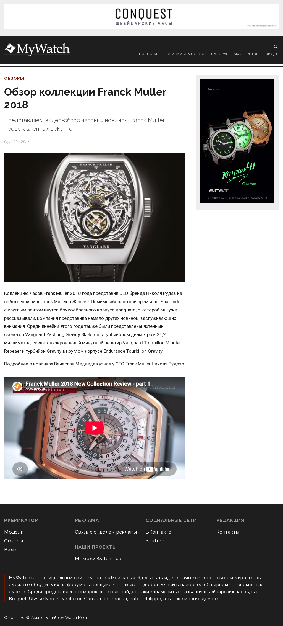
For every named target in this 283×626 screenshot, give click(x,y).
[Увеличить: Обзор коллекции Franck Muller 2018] (94, 217)
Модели (14, 532)
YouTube (156, 540)
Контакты (227, 532)
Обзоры (219, 54)
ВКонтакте (159, 532)
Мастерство (246, 54)
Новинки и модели (184, 54)
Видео (272, 54)
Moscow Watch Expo (100, 558)
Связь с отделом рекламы (106, 532)
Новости (148, 54)
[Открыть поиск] (276, 46)
